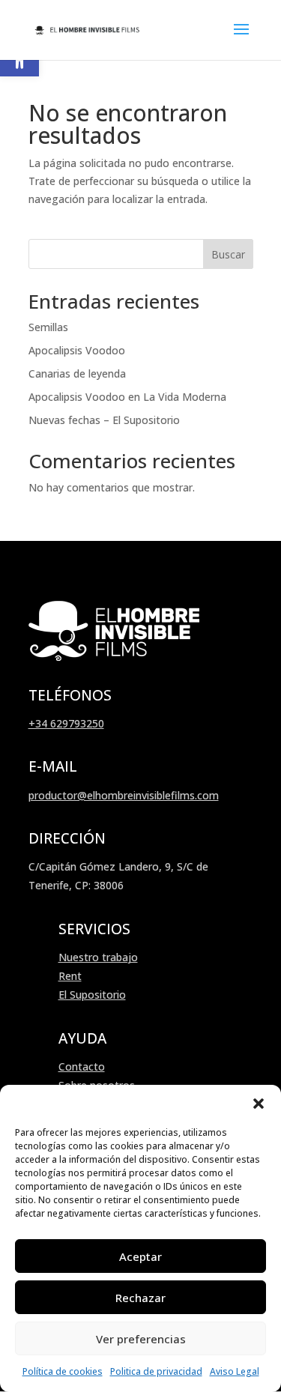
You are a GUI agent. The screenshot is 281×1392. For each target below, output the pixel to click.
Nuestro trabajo (98, 957)
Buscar (228, 254)
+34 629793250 (66, 723)
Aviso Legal (234, 1371)
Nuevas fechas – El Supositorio (104, 420)
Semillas (48, 327)
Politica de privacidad (156, 1371)
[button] (258, 1103)
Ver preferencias (141, 1338)
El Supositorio (92, 994)
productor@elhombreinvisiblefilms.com (123, 795)
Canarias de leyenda (77, 373)
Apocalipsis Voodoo (76, 350)
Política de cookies (62, 1371)
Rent (70, 976)
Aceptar (140, 1256)
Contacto (81, 1066)
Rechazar (140, 1297)
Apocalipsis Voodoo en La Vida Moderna (127, 397)
